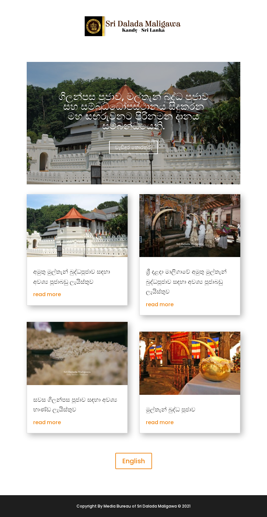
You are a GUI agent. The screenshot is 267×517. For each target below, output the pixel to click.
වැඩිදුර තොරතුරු (133, 147)
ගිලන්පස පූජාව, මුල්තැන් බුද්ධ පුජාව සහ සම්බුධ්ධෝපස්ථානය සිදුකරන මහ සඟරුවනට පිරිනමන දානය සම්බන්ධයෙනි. (134, 111)
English (133, 461)
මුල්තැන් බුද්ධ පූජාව (170, 409)
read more (47, 294)
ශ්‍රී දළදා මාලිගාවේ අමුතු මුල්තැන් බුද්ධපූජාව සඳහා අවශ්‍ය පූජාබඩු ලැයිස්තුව (186, 281)
